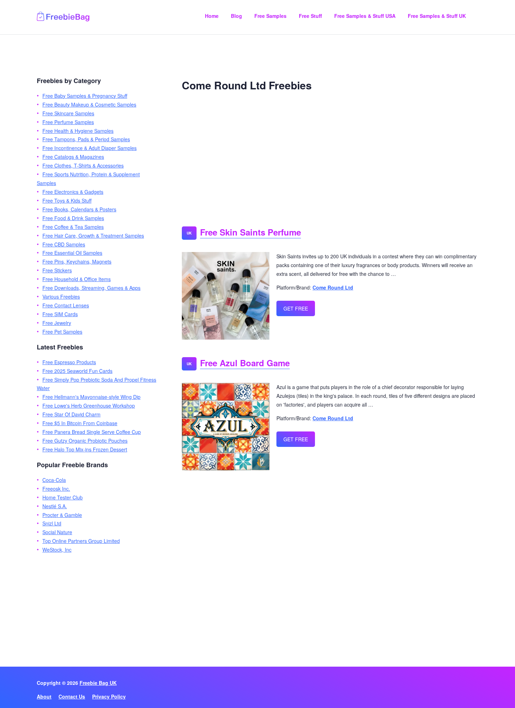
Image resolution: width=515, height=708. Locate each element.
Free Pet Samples (62, 331)
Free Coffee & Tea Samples (73, 226)
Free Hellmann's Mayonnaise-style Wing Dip (91, 396)
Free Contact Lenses (65, 305)
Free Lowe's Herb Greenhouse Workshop (88, 405)
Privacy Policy (109, 696)
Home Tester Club (62, 497)
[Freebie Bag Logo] (63, 19)
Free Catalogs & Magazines (73, 156)
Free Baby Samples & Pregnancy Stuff (84, 95)
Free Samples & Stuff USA (365, 15)
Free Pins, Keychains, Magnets (76, 261)
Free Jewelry (56, 322)
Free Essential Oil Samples (72, 252)
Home (212, 15)
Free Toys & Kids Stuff (66, 200)
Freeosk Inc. (56, 488)
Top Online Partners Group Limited (81, 540)
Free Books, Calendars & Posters (79, 209)
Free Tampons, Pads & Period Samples (86, 139)
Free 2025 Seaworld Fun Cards (77, 370)
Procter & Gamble (62, 514)
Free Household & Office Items (76, 278)
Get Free (295, 308)
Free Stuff (310, 15)
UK (189, 233)
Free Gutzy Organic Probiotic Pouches (85, 440)
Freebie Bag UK (98, 682)
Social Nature (57, 532)
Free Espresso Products (69, 362)
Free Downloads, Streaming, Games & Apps (91, 287)
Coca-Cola (54, 479)
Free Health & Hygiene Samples (78, 130)
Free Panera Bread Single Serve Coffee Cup (91, 431)
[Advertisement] (330, 156)
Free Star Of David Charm (71, 414)
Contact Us (72, 696)
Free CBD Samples (63, 244)
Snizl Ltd (51, 523)
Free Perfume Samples (68, 121)
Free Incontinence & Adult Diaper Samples (89, 147)
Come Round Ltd (333, 287)
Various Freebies (61, 296)
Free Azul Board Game (245, 363)
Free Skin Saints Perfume (250, 232)
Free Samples (270, 15)
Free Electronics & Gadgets (72, 191)
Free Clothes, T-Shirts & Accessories (83, 165)
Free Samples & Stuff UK (437, 15)
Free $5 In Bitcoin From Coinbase (79, 423)
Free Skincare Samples (68, 113)
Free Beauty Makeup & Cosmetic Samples (89, 104)
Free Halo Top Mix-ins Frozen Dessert (84, 449)
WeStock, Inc (56, 549)
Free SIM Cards (60, 314)
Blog (236, 15)
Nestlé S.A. (54, 506)
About (44, 696)
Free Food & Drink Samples (73, 218)
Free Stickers (57, 270)
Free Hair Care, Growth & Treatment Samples (93, 235)
